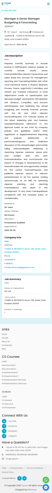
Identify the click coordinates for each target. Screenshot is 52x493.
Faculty (5, 338)
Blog (4, 349)
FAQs (4, 468)
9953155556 (33, 454)
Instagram (10, 431)
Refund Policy (8, 472)
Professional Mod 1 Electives (14, 380)
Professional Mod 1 (10, 372)
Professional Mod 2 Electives (14, 383)
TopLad (24, 485)
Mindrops (32, 489)
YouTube (10, 421)
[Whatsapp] (46, 480)
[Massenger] (46, 487)
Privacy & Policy (16, 468)
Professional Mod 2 (10, 376)
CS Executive (7, 404)
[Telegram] (4, 436)
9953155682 (11, 454)
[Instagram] (4, 431)
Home (4, 334)
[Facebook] (4, 426)
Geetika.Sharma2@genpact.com (19, 267)
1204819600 (9, 259)
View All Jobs (10, 10)
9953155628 (22, 454)
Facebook (10, 426)
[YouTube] (4, 421)
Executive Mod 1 (9, 365)
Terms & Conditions (35, 468)
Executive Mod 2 (9, 369)
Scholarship (7, 345)
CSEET (4, 361)
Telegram (10, 436)
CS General (7, 400)
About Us (6, 341)
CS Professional (8, 407)
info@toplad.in (12, 459)
